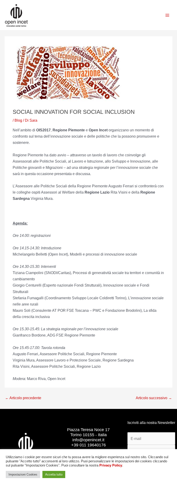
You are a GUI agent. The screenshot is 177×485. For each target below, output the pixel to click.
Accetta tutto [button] (53, 474)
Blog (18, 120)
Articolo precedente (23, 398)
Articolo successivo (154, 398)
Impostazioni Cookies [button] (23, 474)
